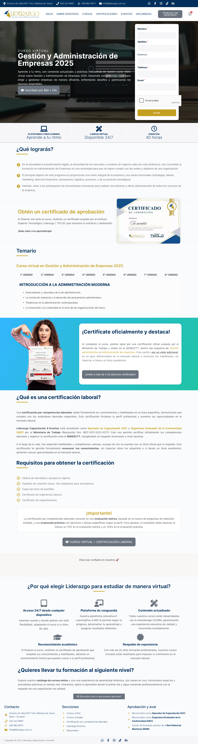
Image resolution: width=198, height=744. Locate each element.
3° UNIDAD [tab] (67, 274)
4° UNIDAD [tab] (88, 274)
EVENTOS (126, 14)
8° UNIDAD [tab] (171, 274)
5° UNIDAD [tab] (109, 274)
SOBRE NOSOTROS (67, 14)
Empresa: (142, 54)
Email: (141, 80)
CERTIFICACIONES (106, 14)
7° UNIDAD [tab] (150, 274)
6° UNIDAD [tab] (129, 274)
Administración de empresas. (119, 352)
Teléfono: (143, 67)
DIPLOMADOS (143, 14)
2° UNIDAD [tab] (47, 274)
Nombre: (143, 28)
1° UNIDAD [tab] (26, 274)
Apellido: (143, 41)
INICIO (49, 14)
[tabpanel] (99, 296)
